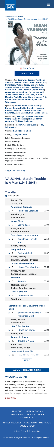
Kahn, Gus (24, 95)
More (27, 360)
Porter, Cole (10, 99)
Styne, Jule (37, 99)
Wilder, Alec (10, 102)
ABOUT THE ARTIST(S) (27, 369)
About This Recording (15, 171)
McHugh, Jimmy (26, 97)
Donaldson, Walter (13, 85)
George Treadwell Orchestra (30, 116)
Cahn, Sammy (34, 105)
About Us (17, 411)
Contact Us (27, 418)
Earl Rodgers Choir (22, 131)
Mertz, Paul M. (41, 113)
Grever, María (38, 90)
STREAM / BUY (27, 74)
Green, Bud (10, 90)
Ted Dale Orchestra (24, 121)
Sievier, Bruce (23, 99)
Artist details (13, 195)
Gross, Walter (11, 92)
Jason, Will (38, 92)
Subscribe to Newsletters (26, 414)
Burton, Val (41, 82)
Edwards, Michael (21, 87)
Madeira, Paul (11, 97)
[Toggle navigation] (48, 4)
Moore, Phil (41, 97)
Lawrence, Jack (12, 113)
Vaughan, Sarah (20, 134)
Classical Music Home (14, 16)
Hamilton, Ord (25, 92)
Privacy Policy (20, 431)
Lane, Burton (36, 95)
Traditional (40, 80)
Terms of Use (34, 431)
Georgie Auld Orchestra (16, 119)
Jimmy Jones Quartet (27, 125)
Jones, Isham (11, 95)
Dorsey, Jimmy (30, 85)
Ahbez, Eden (28, 82)
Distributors (33, 411)
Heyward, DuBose (22, 110)
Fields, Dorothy (27, 108)
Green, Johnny (24, 90)
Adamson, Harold (13, 82)
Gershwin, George (26, 80)
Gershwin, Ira (37, 87)
